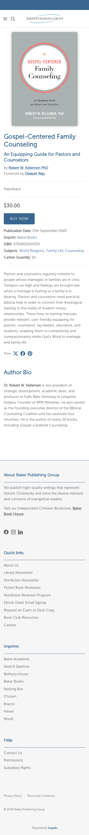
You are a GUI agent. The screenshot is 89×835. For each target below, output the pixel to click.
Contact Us (13, 753)
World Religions (31, 251)
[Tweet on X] (15, 353)
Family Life (54, 251)
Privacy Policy (13, 795)
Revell (8, 719)
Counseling (74, 251)
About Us (11, 565)
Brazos (9, 704)
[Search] (15, 19)
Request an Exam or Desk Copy (29, 610)
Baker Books (27, 237)
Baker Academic (17, 659)
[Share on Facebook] (22, 353)
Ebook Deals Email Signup (25, 602)
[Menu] (5, 19)
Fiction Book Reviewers (22, 587)
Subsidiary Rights (17, 768)
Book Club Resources (21, 617)
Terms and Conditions (41, 795)
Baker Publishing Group (29, 809)
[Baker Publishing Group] (45, 18)
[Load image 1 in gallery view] (44, 79)
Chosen (10, 696)
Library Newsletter (18, 573)
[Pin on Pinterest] (30, 353)
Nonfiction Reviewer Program (27, 595)
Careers (10, 625)
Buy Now (19, 219)
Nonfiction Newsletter (21, 580)
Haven (9, 711)
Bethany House (16, 674)
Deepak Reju (35, 173)
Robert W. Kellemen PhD (28, 168)
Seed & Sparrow (16, 666)
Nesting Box (13, 689)
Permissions (13, 760)
